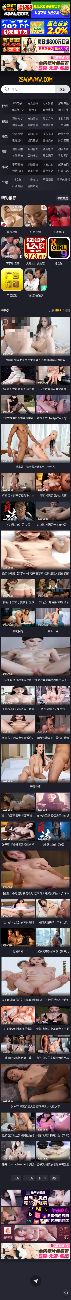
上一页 (29, 1178)
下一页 (42, 1178)
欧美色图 (48, 149)
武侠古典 (63, 164)
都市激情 (17, 164)
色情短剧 (32, 186)
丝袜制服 (32, 125)
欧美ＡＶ (48, 118)
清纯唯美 (32, 155)
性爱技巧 (63, 171)
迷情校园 (17, 171)
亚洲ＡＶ (17, 118)
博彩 (5, 106)
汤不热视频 (63, 179)
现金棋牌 (48, 110)
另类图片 (63, 155)
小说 (5, 167)
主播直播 (48, 125)
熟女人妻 (17, 125)
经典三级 (32, 140)
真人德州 (32, 103)
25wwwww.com (35, 79)
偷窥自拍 (17, 149)
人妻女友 (48, 164)
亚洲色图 (32, 149)
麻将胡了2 (18, 110)
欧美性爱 (63, 134)
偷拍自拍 (32, 134)
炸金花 (33, 110)
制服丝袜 (17, 140)
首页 (16, 1178)
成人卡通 (48, 134)
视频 (5, 121)
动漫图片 (63, 149)
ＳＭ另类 (63, 125)
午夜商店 (32, 179)
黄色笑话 (48, 171)
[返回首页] (66, 1292)
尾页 (55, 1178)
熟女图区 (48, 155)
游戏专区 (63, 103)
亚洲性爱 (17, 134)
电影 (5, 136)
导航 (5, 182)
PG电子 (17, 103)
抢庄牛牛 (63, 110)
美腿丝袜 (17, 155)
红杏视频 (17, 186)
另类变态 (63, 140)
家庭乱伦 (32, 164)
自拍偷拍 (32, 118)
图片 (5, 152)
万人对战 (48, 103)
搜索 (62, 89)
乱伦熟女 (48, 140)
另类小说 (32, 171)
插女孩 (18, 179)
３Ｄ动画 (63, 118)
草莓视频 (48, 179)
